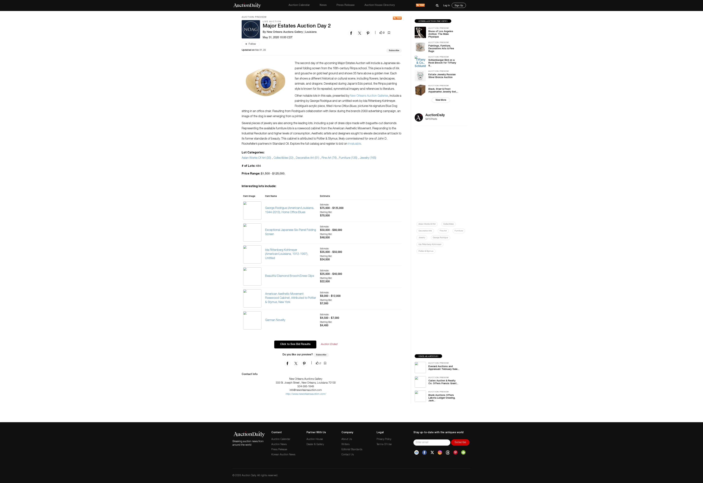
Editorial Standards (351, 449)
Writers (345, 444)
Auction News (279, 444)
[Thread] (448, 452)
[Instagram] (440, 452)
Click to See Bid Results (295, 344)
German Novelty (275, 320)
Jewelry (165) (368, 158)
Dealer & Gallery (315, 444)
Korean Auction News (283, 455)
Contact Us (347, 455)
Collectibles (448, 224)
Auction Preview (254, 17)
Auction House (314, 439)
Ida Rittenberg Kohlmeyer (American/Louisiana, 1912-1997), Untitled (286, 254)
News (323, 5)
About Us (346, 439)
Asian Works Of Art (427, 224)
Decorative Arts (425, 231)
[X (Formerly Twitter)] (432, 452)
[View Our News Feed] (420, 5)
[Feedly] (463, 452)
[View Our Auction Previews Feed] (397, 18)
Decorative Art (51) (307, 158)
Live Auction (272, 22)
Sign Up (459, 5)
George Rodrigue (440, 238)
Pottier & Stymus (426, 251)
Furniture (459, 231)
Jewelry (422, 238)
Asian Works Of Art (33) (256, 158)
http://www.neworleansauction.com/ (305, 394)
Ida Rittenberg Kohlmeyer (430, 245)
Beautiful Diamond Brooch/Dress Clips (289, 276)
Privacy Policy (384, 439)
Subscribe (394, 51)
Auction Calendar (299, 5)
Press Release (345, 5)
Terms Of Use (384, 444)
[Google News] (416, 452)
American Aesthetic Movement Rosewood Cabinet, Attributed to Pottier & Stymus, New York (290, 298)
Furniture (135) (348, 158)
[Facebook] (424, 452)
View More (441, 100)
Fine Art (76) (329, 158)
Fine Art (443, 231)
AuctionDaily (435, 115)
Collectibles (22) (283, 158)
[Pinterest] (455, 452)
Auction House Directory (379, 5)
